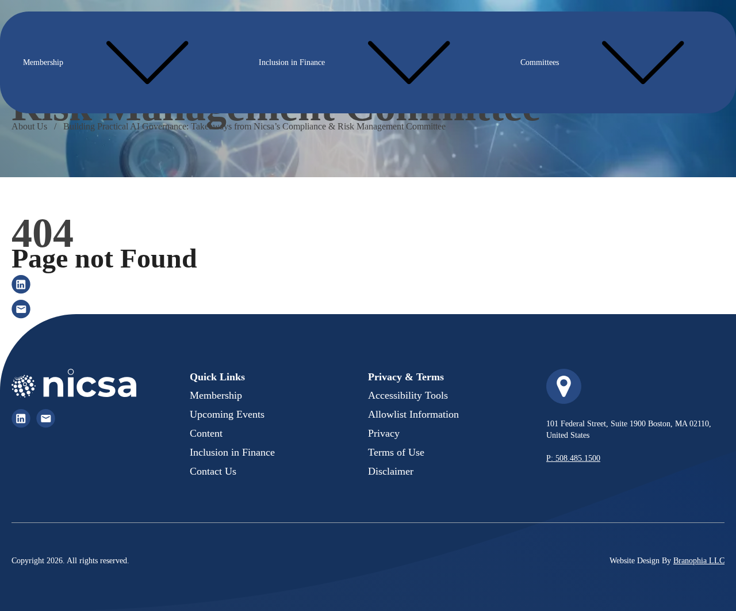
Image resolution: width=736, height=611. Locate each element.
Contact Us (213, 471)
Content (206, 433)
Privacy (384, 433)
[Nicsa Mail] (21, 309)
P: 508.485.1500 (573, 458)
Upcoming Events (227, 414)
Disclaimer (390, 471)
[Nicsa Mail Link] (45, 418)
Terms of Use (396, 452)
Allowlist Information (413, 414)
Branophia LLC (698, 560)
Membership (43, 62)
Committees (539, 62)
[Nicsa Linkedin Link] (21, 418)
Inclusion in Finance (292, 62)
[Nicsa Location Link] (563, 386)
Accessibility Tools (408, 395)
